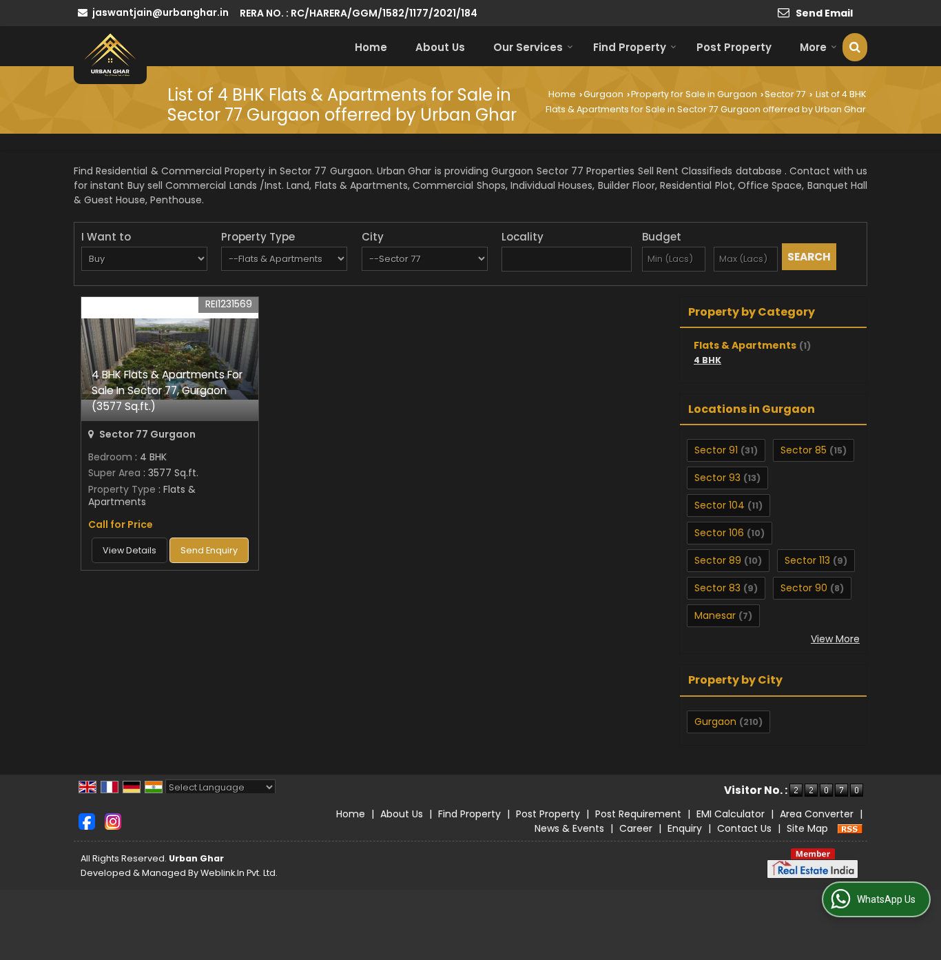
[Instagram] (113, 820)
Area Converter (817, 814)
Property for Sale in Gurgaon (694, 94)
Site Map (807, 828)
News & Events (569, 828)
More (813, 47)
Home (371, 47)
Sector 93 (717, 477)
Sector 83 (717, 588)
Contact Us (744, 828)
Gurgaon (603, 94)
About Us (440, 47)
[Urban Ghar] (110, 54)
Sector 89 (717, 560)
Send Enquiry (209, 550)
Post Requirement (638, 814)
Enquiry (685, 828)
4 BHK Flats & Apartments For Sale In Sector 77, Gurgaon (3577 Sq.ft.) (167, 390)
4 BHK (707, 360)
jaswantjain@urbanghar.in (160, 12)
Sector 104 (719, 505)
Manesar (715, 615)
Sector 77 (785, 94)
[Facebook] (87, 820)
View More (835, 639)
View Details (129, 550)
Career (635, 828)
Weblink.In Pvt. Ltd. (239, 873)
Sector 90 (803, 588)
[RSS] (850, 828)
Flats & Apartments (745, 345)
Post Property (734, 47)
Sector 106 (719, 533)
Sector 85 (803, 450)
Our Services (528, 47)
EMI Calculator (730, 814)
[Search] (854, 47)
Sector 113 (807, 560)
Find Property (629, 47)
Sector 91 (716, 450)
